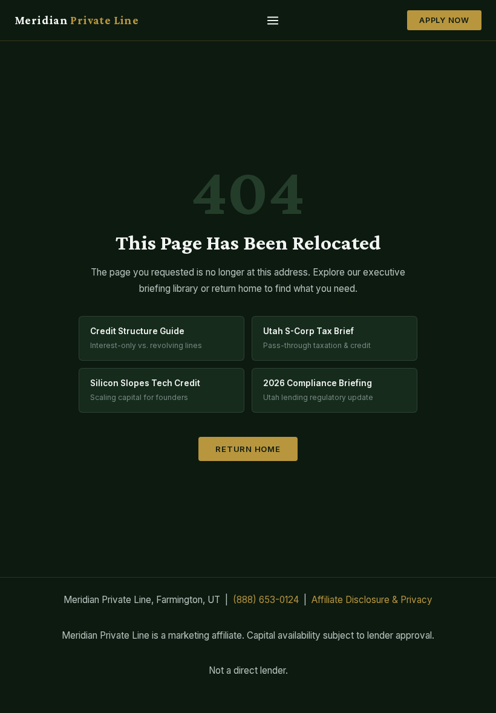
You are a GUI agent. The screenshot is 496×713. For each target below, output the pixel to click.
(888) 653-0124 (266, 599)
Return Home (248, 449)
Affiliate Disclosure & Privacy (372, 599)
